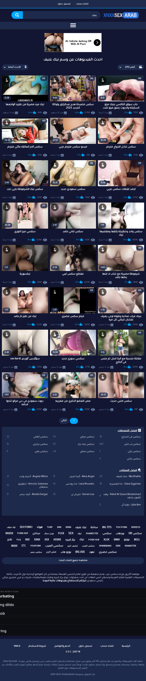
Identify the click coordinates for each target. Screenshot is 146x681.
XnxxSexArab (68, 674)
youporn (35, 546)
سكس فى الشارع (120, 437)
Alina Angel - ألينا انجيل (73, 476)
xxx (46, 540)
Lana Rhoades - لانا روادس (73, 484)
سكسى (106, 533)
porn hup (22, 533)
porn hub (93, 540)
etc (24, 546)
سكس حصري (108, 552)
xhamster (130, 546)
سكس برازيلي (27, 444)
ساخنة (94, 527)
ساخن (36, 533)
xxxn (68, 527)
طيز (9, 539)
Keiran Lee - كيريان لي (73, 494)
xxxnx (57, 540)
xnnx (117, 540)
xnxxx (9, 533)
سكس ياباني (120, 459)
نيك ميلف (11, 527)
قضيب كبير (72, 546)
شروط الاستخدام (37, 646)
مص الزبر (51, 552)
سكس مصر (36, 552)
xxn (59, 527)
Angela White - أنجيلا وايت (27, 476)
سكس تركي (120, 451)
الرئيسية (126, 646)
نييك (80, 534)
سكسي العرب (54, 546)
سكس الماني (27, 437)
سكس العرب (88, 546)
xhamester (92, 534)
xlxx (106, 540)
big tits (107, 527)
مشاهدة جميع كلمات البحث (73, 560)
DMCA (17, 646)
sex (70, 533)
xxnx (37, 540)
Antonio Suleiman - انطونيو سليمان (27, 486)
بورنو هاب (66, 552)
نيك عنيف (80, 527)
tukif (50, 527)
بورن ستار (49, 534)
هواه (40, 527)
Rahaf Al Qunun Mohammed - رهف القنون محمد (120, 496)
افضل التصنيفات (127, 430)
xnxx (14, 546)
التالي (64, 421)
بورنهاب (120, 533)
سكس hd (135, 533)
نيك (81, 539)
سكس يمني (27, 451)
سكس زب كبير (120, 444)
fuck (61, 533)
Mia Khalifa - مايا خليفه (120, 476)
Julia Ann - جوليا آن (120, 505)
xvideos (135, 527)
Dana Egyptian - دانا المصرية (120, 484)
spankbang (105, 546)
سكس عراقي (73, 437)
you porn (121, 527)
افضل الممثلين (128, 470)
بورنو (127, 539)
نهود (91, 552)
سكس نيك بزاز (73, 444)
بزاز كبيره (70, 539)
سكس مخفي (73, 451)
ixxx (118, 546)
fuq (19, 540)
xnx (27, 540)
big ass (80, 552)
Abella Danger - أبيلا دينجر (27, 494)
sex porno (26, 527)
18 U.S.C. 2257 (73, 652)
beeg (137, 540)
